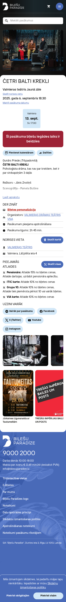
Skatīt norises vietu (13, 94)
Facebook (48, 311)
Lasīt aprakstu (11, 197)
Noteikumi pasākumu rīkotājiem (22, 533)
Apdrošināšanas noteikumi (19, 526)
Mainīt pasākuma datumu (16, 103)
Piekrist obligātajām (17, 596)
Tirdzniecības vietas (15, 478)
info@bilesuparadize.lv (16, 469)
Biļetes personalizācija (21, 210)
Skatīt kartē (54, 240)
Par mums (9, 492)
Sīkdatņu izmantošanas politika (21, 519)
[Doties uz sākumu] (19, 441)
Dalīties (47, 153)
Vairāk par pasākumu (21, 311)
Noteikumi (9, 506)
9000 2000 (19, 453)
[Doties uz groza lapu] (44, 6)
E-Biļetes (8, 485)
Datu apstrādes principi (17, 512)
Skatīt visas (54, 264)
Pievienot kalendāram (21, 153)
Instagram (14, 329)
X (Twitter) (15, 320)
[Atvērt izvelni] (59, 6)
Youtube (36, 320)
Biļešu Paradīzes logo (15, 499)
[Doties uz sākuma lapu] (13, 6)
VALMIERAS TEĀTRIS (19, 247)
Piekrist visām (48, 596)
